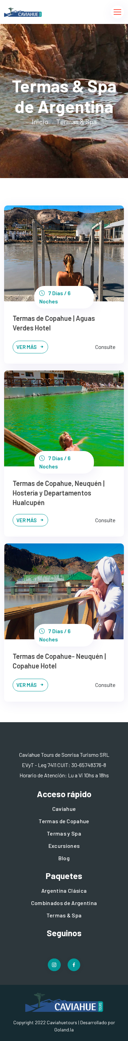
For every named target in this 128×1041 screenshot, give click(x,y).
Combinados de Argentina (64, 903)
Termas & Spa (64, 915)
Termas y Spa (64, 833)
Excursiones (64, 845)
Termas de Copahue (64, 821)
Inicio (40, 121)
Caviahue (64, 808)
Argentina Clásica (64, 890)
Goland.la (64, 1029)
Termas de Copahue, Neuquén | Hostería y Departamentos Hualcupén (58, 492)
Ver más (27, 347)
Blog (64, 858)
